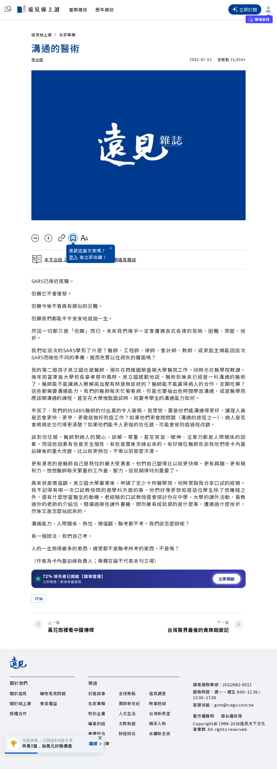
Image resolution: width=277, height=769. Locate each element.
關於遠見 (18, 693)
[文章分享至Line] (35, 238)
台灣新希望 (159, 713)
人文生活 (127, 713)
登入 (73, 257)
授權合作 (18, 713)
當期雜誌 (78, 9)
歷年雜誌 (104, 9)
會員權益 (48, 703)
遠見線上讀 (41, 34)
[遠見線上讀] (38, 8)
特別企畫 (96, 713)
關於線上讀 (20, 703)
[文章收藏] (73, 238)
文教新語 (127, 723)
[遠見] (18, 667)
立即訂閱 (248, 9)
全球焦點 (127, 693)
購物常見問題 (53, 693)
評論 (39, 598)
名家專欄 (67, 34)
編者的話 (96, 723)
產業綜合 (96, 733)
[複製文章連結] (62, 238)
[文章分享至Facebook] (48, 238)
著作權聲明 (203, 716)
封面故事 (96, 693)
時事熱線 (157, 703)
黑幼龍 (37, 59)
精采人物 (157, 723)
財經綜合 (127, 733)
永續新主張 (159, 733)
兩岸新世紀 (129, 703)
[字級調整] (84, 238)
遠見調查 (157, 693)
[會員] (268, 9)
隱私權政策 (231, 716)
